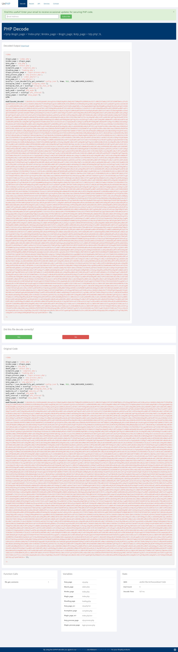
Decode (22, 4)
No (76, 337)
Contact (56, 4)
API (39, 4)
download (25, 46)
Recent (31, 4)
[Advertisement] (155, 59)
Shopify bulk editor (104, 649)
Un (6, 3)
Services (47, 4)
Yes (18, 337)
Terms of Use (81, 649)
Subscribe (66, 16)
